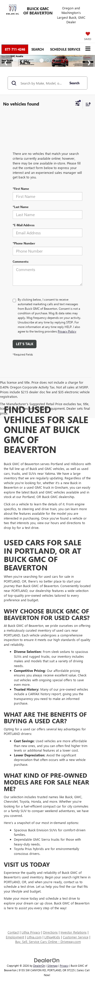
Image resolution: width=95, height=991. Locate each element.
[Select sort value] (87, 104)
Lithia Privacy (31, 932)
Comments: (21, 261)
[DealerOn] (47, 960)
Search (74, 83)
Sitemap (52, 965)
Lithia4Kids (52, 937)
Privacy (64, 965)
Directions (50, 932)
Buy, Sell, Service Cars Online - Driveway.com (48, 941)
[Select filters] (77, 104)
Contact (13, 932)
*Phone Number (24, 243)
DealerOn (39, 965)
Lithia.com (34, 937)
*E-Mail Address (23, 225)
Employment (15, 937)
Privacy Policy (67, 331)
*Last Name (21, 207)
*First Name (21, 189)
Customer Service (75, 937)
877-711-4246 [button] (15, 49)
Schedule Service (65, 49)
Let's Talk (24, 344)
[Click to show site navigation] (88, 49)
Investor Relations (74, 932)
